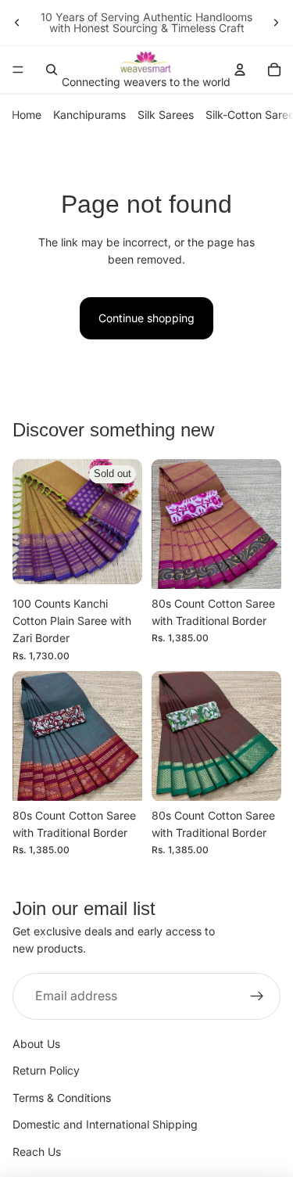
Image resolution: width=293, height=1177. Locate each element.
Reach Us (37, 1151)
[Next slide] (276, 22)
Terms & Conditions (62, 1097)
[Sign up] (257, 996)
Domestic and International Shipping (105, 1124)
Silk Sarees (166, 114)
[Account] (240, 69)
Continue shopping (146, 318)
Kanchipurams (89, 114)
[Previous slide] (17, 22)
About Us (36, 1043)
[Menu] (18, 70)
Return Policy (46, 1070)
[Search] (51, 69)
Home (26, 114)
